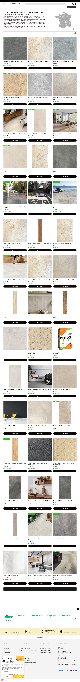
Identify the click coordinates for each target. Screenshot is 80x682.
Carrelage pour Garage (25, 658)
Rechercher (5, 646)
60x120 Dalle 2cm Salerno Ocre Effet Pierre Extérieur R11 (64, 426)
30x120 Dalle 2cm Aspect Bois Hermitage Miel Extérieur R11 (15, 464)
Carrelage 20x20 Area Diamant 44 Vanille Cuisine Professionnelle (38, 353)
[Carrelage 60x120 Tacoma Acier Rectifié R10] (65, 487)
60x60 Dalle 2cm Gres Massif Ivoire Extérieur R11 (63, 279)
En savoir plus (28, 0)
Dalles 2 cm (42, 656)
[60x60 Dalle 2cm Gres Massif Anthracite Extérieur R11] (65, 156)
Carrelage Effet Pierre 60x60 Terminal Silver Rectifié (14, 279)
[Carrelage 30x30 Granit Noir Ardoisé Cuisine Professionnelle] (40, 449)
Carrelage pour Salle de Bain (26, 656)
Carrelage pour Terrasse (25, 646)
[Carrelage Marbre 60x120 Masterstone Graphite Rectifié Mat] (15, 487)
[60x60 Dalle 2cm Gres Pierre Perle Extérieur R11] (65, 48)
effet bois (18, 23)
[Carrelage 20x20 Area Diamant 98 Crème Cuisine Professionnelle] (65, 449)
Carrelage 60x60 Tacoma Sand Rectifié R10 (12, 169)
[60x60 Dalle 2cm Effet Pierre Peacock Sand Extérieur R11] (65, 192)
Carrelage (5, 7)
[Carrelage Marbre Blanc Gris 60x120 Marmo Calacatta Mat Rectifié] (40, 562)
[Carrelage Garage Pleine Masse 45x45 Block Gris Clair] (40, 376)
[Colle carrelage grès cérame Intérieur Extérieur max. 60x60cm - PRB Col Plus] (65, 338)
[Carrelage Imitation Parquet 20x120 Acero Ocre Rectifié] (40, 230)
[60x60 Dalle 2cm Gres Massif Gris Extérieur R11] (65, 84)
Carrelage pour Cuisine (25, 660)
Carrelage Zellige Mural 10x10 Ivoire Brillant (37, 315)
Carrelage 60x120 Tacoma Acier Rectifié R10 (62, 500)
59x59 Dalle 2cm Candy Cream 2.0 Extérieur (62, 575)
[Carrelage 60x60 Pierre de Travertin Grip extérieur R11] (40, 266)
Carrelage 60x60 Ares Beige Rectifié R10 (61, 389)
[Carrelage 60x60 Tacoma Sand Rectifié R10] (15, 156)
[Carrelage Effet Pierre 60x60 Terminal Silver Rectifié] (15, 266)
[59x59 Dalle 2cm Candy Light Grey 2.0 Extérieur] (40, 84)
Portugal (4, 23)
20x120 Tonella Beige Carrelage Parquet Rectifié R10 (14, 315)
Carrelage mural (43, 654)
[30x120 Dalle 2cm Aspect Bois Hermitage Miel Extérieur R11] (15, 449)
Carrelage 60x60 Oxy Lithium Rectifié (11, 575)
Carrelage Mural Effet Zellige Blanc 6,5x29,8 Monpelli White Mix (39, 501)
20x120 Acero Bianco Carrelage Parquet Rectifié (13, 538)
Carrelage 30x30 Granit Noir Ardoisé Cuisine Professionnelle (37, 464)
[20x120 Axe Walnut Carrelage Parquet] (65, 302)
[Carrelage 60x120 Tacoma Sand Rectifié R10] (40, 120)
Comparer (71, 32)
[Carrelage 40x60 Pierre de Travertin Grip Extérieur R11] (40, 156)
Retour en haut (40, 637)
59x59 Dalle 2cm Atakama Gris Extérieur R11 (12, 61)
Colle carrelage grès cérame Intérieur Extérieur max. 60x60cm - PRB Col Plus (64, 353)
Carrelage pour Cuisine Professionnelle (28, 662)
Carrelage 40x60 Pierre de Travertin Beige (62, 243)
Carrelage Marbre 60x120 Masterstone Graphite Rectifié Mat (13, 501)
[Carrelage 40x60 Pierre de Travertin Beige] (65, 230)
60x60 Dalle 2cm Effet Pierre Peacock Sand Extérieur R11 (64, 207)
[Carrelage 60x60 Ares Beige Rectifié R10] (65, 376)
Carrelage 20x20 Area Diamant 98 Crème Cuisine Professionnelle (63, 464)
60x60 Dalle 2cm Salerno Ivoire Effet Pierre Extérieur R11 (39, 539)
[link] (30, 589)
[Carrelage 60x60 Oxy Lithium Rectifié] (15, 562)
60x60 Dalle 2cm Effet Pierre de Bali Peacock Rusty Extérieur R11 (14, 207)
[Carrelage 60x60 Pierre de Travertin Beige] (15, 230)
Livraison (5, 654)
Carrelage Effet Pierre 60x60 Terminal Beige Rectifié (14, 133)
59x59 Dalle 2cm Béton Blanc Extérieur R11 (37, 425)
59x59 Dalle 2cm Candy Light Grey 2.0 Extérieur (38, 97)
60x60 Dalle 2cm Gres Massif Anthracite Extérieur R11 (64, 169)
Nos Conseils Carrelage (44, 7)
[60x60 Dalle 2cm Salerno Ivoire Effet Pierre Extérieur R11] (40, 524)
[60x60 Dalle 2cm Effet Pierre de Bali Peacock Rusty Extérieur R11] (15, 192)
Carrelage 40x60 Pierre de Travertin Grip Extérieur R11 (39, 169)
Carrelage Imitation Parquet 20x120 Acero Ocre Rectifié (40, 243)
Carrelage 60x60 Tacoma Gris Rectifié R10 (62, 538)
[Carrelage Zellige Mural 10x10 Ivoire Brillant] (40, 302)
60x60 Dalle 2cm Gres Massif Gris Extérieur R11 (63, 97)
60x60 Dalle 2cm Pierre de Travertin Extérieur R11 (38, 61)
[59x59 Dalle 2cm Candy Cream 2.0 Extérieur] (65, 562)
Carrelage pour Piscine (25, 648)
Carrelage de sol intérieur (45, 650)
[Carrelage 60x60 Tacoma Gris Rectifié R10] (65, 524)
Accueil (4, 9)
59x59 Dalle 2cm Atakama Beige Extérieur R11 (13, 97)
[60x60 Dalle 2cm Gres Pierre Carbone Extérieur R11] (40, 192)
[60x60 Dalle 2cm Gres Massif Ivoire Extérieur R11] (65, 266)
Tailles (11, 7)
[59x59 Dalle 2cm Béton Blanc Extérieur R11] (40, 412)
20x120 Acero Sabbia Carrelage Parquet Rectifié (63, 133)
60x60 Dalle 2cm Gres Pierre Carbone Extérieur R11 (39, 206)
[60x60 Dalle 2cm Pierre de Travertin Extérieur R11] (40, 48)
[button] (76, 4)
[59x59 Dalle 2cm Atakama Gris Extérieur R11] (15, 48)
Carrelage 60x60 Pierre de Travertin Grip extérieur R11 (39, 279)
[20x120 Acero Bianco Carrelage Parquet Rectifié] (15, 524)
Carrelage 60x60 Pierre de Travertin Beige (12, 243)
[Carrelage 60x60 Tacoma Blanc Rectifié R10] (15, 338)
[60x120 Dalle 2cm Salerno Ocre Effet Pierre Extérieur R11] (65, 412)
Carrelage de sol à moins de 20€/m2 (47, 646)
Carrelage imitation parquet (45, 652)
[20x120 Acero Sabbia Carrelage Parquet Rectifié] (65, 120)
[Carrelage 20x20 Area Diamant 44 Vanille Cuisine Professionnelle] (40, 338)
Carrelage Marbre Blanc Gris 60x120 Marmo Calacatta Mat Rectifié (39, 576)
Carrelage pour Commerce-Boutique (27, 653)
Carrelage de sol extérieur (45, 648)
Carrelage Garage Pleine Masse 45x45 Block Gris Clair (39, 389)
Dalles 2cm (18, 7)
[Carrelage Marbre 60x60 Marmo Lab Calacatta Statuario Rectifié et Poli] (15, 412)
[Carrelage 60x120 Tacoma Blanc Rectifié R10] (15, 376)
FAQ (51, 7)
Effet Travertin (35, 7)
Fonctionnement (6, 652)
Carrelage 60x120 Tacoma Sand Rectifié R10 (37, 133)
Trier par (12, 32)
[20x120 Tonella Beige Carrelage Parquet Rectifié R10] (15, 302)
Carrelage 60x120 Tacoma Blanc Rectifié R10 (12, 389)
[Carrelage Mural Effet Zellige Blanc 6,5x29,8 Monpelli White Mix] (40, 487)
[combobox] (45, 4)
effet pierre (29, 23)
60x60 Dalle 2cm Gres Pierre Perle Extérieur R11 (63, 61)
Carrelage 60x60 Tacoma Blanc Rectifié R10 (12, 352)
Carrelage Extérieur (25, 7)
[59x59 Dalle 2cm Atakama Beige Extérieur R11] (15, 84)
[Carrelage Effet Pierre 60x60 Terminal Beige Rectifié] (15, 120)
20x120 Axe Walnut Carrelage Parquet (61, 315)
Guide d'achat (6, 648)
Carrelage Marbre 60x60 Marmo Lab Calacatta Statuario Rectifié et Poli (13, 426)
